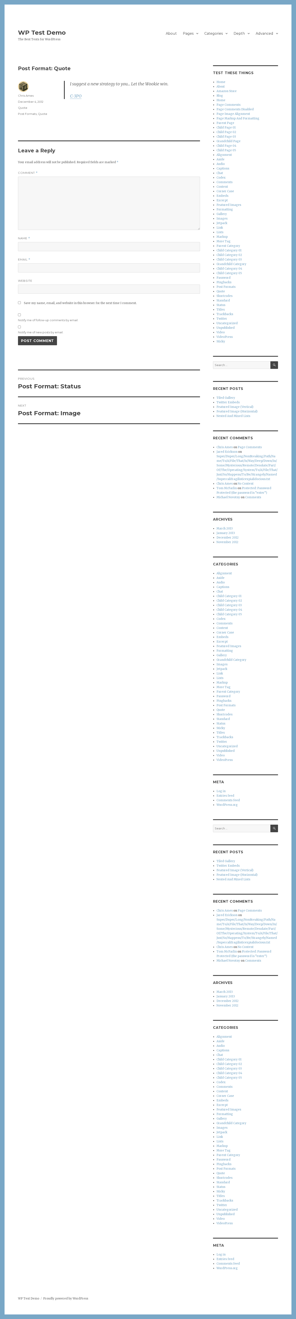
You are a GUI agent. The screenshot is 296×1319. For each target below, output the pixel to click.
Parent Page (225, 123)
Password (223, 278)
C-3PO (75, 96)
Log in (221, 791)
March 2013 (224, 528)
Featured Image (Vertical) (234, 407)
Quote (22, 107)
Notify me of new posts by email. (40, 332)
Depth (239, 33)
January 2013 (225, 533)
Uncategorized (227, 323)
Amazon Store (226, 91)
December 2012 (227, 537)
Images (222, 218)
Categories (213, 33)
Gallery (221, 214)
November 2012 (227, 542)
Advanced (264, 33)
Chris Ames (26, 95)
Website (25, 280)
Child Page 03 (226, 136)
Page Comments (228, 105)
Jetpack (221, 223)
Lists (219, 232)
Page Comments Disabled (235, 109)
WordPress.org (227, 805)
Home (220, 82)
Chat (219, 173)
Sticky (220, 341)
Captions (222, 168)
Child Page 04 (226, 146)
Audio (220, 164)
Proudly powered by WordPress (65, 1298)
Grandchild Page (228, 141)
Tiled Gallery (225, 398)
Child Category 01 (228, 250)
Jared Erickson (226, 452)
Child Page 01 (226, 127)
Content (222, 187)
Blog (219, 96)
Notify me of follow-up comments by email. (48, 320)
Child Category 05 (229, 273)
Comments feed (228, 800)
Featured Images (228, 205)
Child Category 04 (229, 268)
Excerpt (222, 200)
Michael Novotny (228, 497)
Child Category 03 (229, 259)
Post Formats (27, 114)
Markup (222, 237)
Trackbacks (224, 314)
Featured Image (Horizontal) (236, 411)
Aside (220, 159)
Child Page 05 (226, 150)
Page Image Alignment (233, 114)
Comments (224, 182)
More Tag (223, 241)
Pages (188, 33)
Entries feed (225, 796)
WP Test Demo (42, 32)
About (171, 33)
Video (220, 332)
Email (24, 259)
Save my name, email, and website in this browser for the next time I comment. (80, 303)
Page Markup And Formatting (237, 118)
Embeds (222, 196)
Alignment (224, 155)
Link (219, 228)
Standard (223, 300)
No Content (246, 483)
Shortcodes (224, 296)
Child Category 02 (229, 255)
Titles (220, 309)
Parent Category (228, 246)
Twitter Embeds (228, 402)
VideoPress (224, 337)
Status (220, 305)
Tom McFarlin (226, 488)
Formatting (224, 209)
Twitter (221, 319)
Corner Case (225, 191)
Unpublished (225, 328)
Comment (28, 173)
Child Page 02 (226, 132)
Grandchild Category (231, 264)
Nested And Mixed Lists (233, 416)
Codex (221, 177)
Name (24, 238)
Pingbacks (223, 282)
